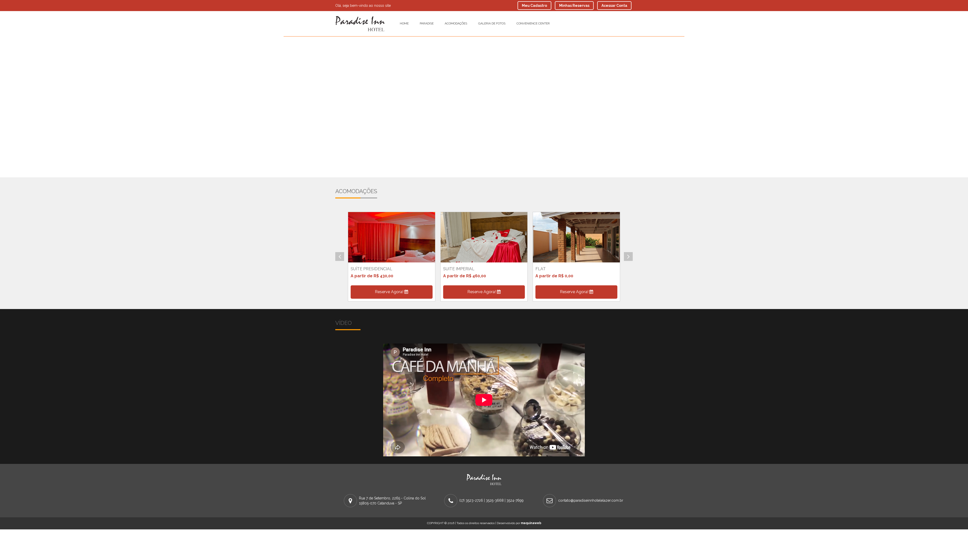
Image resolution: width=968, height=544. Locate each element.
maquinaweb (531, 523)
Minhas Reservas (574, 6)
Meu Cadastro (534, 6)
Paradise (427, 23)
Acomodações (456, 23)
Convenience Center (533, 23)
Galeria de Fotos (491, 23)
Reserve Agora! (389, 291)
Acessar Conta (614, 6)
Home (404, 23)
